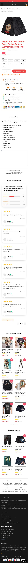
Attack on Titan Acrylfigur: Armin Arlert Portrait (20, 372)
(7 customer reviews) (12, 50)
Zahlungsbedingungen (6, 531)
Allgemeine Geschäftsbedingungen (8, 516)
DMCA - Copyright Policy (6, 520)
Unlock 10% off (3, 556)
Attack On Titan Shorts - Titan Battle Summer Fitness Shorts (20, 469)
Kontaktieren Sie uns (5, 535)
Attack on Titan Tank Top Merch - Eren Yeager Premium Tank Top (7, 351)
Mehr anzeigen (14, 424)
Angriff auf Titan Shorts (7, 11)
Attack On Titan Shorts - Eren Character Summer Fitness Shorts (20, 416)
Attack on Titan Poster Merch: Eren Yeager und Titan (7, 372)
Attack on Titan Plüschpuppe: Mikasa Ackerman (19, 351)
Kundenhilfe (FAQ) (5, 537)
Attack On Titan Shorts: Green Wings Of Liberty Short (7, 469)
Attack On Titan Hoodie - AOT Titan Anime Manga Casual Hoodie (7, 394)
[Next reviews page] (25, 323)
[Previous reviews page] (18, 323)
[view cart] (26, 4)
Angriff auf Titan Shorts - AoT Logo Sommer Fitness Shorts (20, 448)
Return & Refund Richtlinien (7, 533)
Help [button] (25, 561)
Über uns (3, 514)
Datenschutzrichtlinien (6, 518)
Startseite (3, 8)
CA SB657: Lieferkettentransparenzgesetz (10, 522)
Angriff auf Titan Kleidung (13, 8)
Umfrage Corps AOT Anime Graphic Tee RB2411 (6, 416)
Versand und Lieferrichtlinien (7, 529)
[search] (24, 4)
